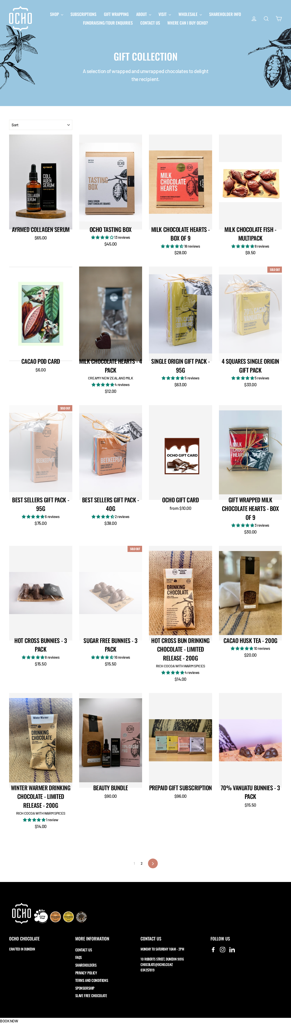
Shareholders (86, 965)
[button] (102, 237)
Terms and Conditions (91, 980)
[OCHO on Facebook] (213, 949)
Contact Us (150, 23)
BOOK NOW (9, 1021)
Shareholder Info (225, 14)
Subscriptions (83, 14)
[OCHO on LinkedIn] (232, 949)
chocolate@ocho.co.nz (156, 964)
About (142, 14)
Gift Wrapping (116, 14)
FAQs (78, 957)
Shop (55, 14)
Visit (163, 14)
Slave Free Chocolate (91, 995)
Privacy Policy (86, 973)
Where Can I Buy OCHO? (187, 23)
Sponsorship (84, 988)
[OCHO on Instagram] (222, 949)
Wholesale (188, 14)
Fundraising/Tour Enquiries (108, 23)
